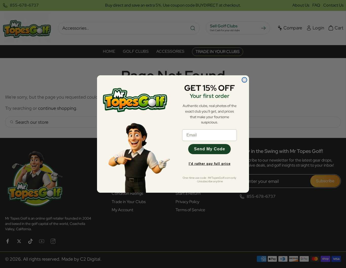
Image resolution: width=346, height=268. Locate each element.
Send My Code (209, 149)
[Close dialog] (244, 79)
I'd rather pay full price (209, 164)
